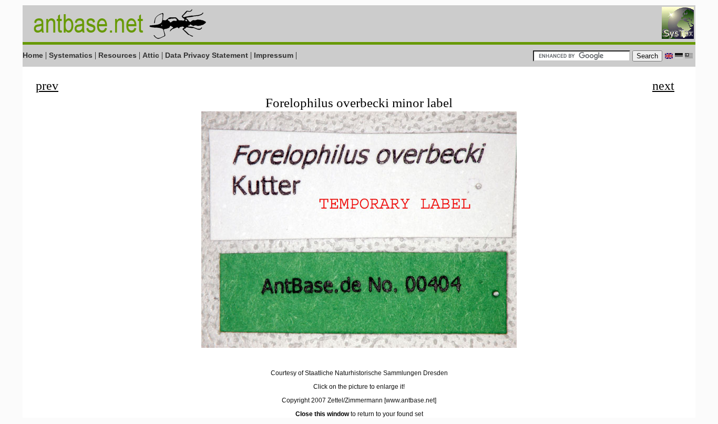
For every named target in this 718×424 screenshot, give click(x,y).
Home (33, 55)
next (663, 85)
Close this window (322, 414)
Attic (150, 55)
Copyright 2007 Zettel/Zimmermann (332, 400)
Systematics (71, 55)
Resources (117, 55)
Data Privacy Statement (206, 55)
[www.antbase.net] (410, 400)
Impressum (273, 55)
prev (47, 85)
